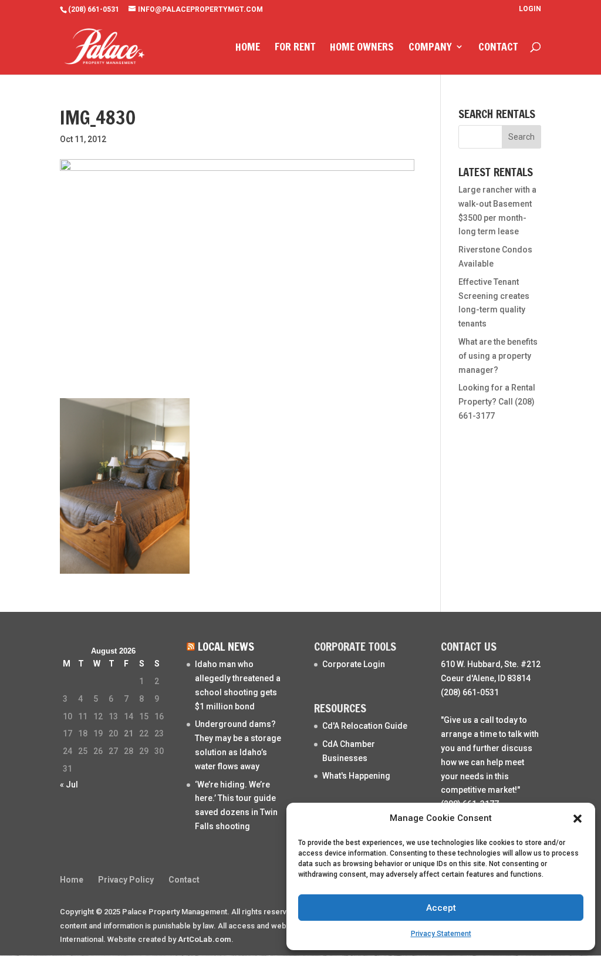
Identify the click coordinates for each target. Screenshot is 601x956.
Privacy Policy (126, 879)
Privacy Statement (441, 934)
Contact (498, 48)
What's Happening (356, 775)
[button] (577, 818)
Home (247, 48)
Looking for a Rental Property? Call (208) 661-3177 (496, 401)
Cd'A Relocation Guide (364, 726)
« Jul (69, 784)
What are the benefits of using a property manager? (498, 356)
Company (430, 48)
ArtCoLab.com (204, 939)
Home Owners (362, 48)
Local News (226, 646)
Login (530, 9)
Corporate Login (353, 664)
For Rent (295, 48)
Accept (441, 908)
